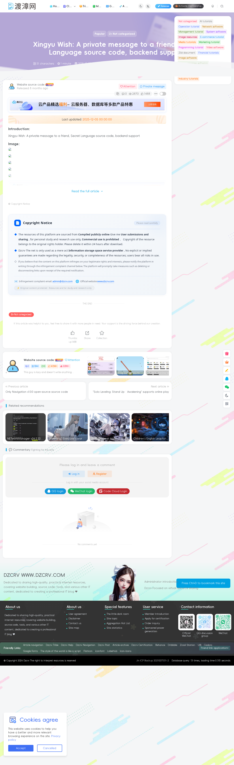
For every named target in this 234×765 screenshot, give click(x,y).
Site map (74, 628)
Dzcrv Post (104, 645)
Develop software (188, 132)
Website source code (30, 84)
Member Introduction (157, 614)
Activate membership (189, 6)
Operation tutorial (189, 26)
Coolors (208, 645)
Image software (188, 122)
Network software (212, 26)
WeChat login (83, 491)
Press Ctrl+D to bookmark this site (203, 583)
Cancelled (49, 748)
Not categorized (22, 314)
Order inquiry (152, 623)
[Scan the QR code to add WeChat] (226, 387)
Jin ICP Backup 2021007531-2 (152, 660)
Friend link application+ (215, 648)
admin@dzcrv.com (62, 281)
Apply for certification (157, 618)
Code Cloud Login (115, 491)
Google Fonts (30, 651)
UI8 (199, 645)
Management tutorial (191, 32)
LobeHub (112, 651)
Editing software (210, 132)
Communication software (193, 127)
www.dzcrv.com (105, 281)
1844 (36, 366)
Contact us (75, 623)
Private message (154, 86)
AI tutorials (206, 21)
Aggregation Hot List (118, 623)
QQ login (57, 491)
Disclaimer (74, 618)
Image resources (188, 37)
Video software (214, 47)
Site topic (112, 618)
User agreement (78, 614)
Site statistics (114, 628)
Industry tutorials (188, 78)
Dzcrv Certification (142, 645)
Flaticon (88, 651)
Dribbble (172, 645)
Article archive (121, 645)
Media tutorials (187, 42)
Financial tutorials (208, 53)
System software (216, 32)
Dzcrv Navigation (85, 645)
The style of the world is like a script (60, 651)
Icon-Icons (125, 651)
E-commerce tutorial (212, 37)
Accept (21, 748)
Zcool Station (187, 645)
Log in (76, 474)
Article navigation (33, 645)
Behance (160, 645)
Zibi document (187, 53)
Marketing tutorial (209, 42)
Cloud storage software (192, 137)
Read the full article (85, 191)
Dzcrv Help (67, 645)
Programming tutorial (191, 47)
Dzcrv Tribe (52, 645)
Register (101, 474)
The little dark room (118, 614)
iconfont (100, 651)
